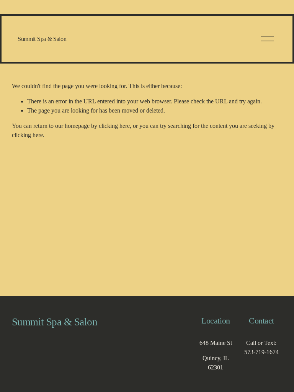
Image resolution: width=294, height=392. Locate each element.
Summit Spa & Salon (42, 39)
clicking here (114, 125)
